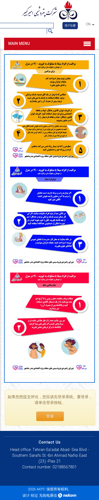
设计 (26, 496)
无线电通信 (48, 496)
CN (89, 24)
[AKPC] (49, 10)
